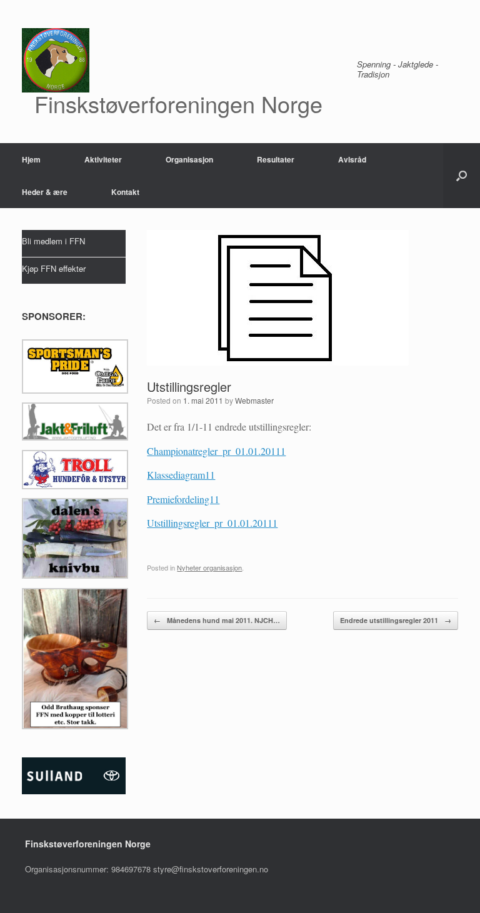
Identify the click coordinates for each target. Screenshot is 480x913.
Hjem (31, 159)
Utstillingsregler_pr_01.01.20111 (212, 522)
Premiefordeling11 (183, 499)
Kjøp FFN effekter (54, 268)
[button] (461, 175)
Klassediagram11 (181, 474)
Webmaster (254, 400)
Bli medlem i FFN (53, 241)
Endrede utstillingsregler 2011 (395, 620)
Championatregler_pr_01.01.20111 (216, 450)
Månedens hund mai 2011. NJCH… (217, 620)
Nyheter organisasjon (209, 567)
